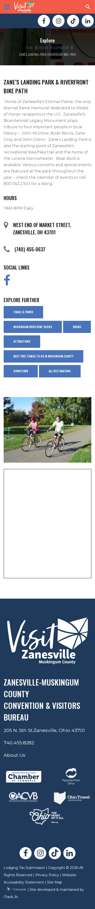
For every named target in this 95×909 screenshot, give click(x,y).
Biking (77, 327)
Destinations (60, 47)
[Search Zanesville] (88, 7)
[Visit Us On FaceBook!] (44, 21)
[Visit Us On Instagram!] (58, 21)
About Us (14, 755)
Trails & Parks (23, 312)
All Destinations (60, 371)
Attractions (21, 341)
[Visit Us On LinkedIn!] (88, 21)
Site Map (54, 882)
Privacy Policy (47, 875)
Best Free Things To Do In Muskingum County (43, 356)
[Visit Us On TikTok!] (73, 21)
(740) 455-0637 (30, 249)
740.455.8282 (19, 743)
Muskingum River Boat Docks (32, 327)
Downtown (20, 371)
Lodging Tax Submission (24, 868)
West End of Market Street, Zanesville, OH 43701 (42, 228)
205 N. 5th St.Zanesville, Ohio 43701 (44, 730)
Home (29, 47)
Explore (42, 47)
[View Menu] (7, 7)
